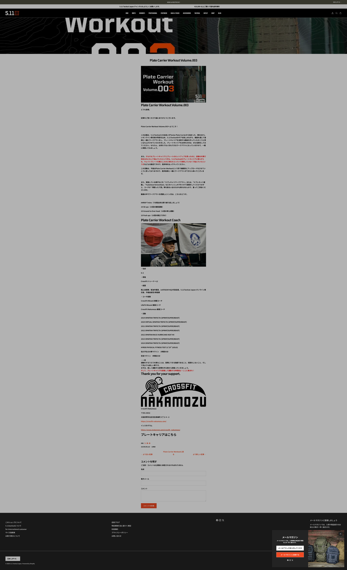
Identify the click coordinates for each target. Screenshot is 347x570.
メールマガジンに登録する (290, 555)
